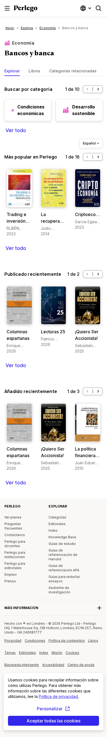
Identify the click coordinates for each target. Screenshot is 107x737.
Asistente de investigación (59, 590)
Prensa (10, 581)
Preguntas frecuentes (13, 526)
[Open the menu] (7, 8)
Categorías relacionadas (73, 71)
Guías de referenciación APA (64, 568)
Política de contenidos (67, 642)
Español (89, 143)
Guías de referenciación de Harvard (63, 554)
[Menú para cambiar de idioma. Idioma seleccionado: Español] (86, 8)
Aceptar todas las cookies (53, 721)
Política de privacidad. (59, 696)
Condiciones (35, 640)
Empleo (10, 574)
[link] (19, 203)
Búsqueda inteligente (21, 665)
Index (53, 530)
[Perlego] (25, 9)
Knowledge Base (62, 537)
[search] (98, 8)
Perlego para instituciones (14, 554)
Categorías (57, 517)
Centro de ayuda (81, 667)
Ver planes (12, 517)
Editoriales (57, 524)
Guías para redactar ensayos (64, 579)
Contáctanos (14, 535)
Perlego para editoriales (14, 565)
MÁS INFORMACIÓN (21, 608)
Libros (34, 71)
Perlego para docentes (14, 543)
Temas (10, 653)
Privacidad (12, 640)
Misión (57, 653)
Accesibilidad (54, 667)
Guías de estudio (62, 544)
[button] (87, 89)
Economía (23, 43)
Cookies (72, 653)
